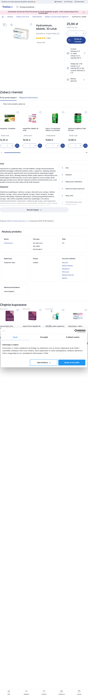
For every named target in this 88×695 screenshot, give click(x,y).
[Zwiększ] (83, 33)
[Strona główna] (3, 17)
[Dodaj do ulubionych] (31, 24)
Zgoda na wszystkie (71, 362)
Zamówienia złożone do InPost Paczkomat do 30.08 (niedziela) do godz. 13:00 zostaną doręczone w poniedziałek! (43, 12)
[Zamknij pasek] (84, 12)
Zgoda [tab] (15, 337)
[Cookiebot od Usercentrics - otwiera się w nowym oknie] (76, 330)
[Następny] (86, 152)
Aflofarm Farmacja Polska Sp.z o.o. (17, 221)
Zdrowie (10, 16)
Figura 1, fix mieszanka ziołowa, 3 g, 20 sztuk (53, 129)
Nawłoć (64, 278)
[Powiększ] (11, 25)
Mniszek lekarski (68, 275)
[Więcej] (84, 79)
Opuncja (65, 262)
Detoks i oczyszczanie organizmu (57, 16)
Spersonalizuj (42, 362)
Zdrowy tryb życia (22, 16)
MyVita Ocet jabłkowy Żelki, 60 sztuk (77, 129)
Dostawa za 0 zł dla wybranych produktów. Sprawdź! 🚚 (18, 1)
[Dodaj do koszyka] (17, 146)
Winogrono (66, 269)
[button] (58, 33)
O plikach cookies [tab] (73, 337)
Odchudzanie (37, 16)
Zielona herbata (67, 266)
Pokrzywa (65, 272)
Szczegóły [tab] (44, 337)
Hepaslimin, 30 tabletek (7, 128)
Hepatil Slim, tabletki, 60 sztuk (30, 129)
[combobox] (50, 7)
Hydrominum (8, 243)
